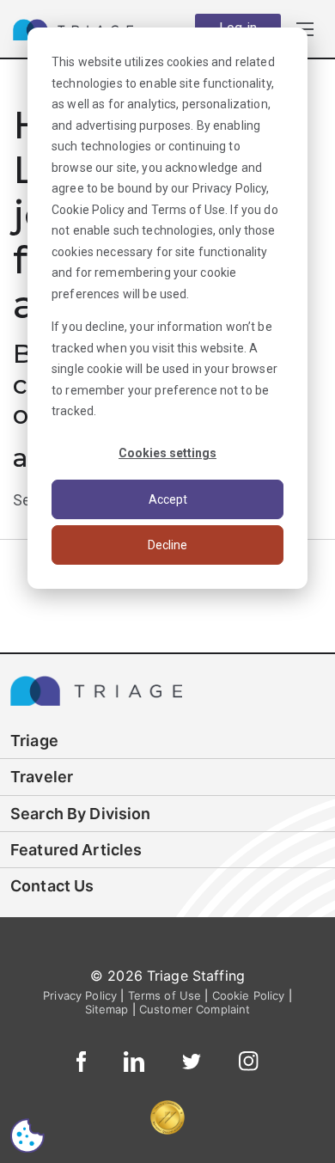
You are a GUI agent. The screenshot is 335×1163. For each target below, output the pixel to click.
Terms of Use (188, 210)
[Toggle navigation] (305, 28)
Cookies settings (167, 453)
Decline (167, 545)
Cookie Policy (88, 210)
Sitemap (107, 1009)
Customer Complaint (195, 1009)
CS (27, 1135)
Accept (168, 499)
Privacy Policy (229, 188)
